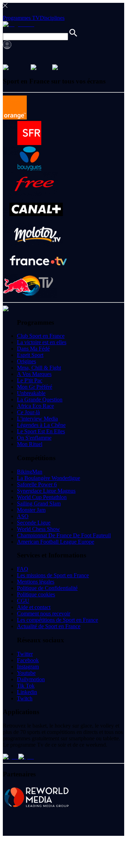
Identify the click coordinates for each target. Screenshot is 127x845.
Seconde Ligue (33, 523)
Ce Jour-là (28, 412)
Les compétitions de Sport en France (57, 620)
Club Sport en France (41, 336)
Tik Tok (26, 686)
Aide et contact (33, 607)
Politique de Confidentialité (47, 588)
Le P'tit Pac (29, 380)
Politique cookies (36, 594)
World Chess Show (38, 529)
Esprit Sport (30, 355)
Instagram (28, 667)
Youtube (26, 673)
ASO (23, 516)
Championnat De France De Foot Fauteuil (64, 535)
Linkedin (27, 692)
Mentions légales (35, 582)
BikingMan (29, 472)
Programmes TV (21, 18)
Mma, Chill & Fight (39, 368)
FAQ (22, 569)
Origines (26, 361)
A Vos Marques (34, 374)
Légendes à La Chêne (41, 425)
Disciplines (52, 18)
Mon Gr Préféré (34, 387)
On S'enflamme (34, 438)
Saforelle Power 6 (37, 484)
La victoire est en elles (41, 342)
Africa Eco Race (35, 406)
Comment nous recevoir (43, 613)
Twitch (24, 698)
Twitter (25, 654)
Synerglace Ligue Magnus (46, 491)
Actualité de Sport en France (48, 626)
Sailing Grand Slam (39, 503)
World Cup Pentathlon (42, 497)
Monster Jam (31, 510)
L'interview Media (37, 419)
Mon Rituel (29, 444)
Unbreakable (31, 393)
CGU (23, 601)
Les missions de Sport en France (53, 575)
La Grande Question (39, 400)
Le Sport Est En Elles (41, 431)
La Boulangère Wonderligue (48, 478)
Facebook (28, 660)
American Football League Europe (55, 542)
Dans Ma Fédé (33, 349)
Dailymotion (31, 679)
